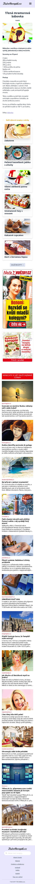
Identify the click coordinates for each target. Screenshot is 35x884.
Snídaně (17, 867)
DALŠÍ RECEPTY (16, 265)
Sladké (17, 20)
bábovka (10, 113)
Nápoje (17, 861)
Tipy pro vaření (17, 877)
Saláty (18, 870)
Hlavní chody (17, 857)
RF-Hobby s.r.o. (21, 882)
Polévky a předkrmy (17, 864)
